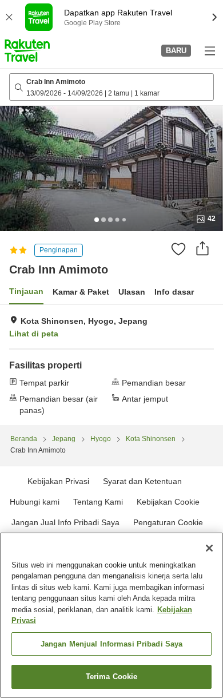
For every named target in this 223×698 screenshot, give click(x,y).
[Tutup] (209, 548)
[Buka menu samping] (209, 50)
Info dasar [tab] (174, 291)
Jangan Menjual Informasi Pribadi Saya (112, 644)
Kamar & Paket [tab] (81, 291)
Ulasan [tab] (131, 291)
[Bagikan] (202, 248)
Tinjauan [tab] (26, 291)
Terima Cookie (112, 676)
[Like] (178, 249)
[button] (27, 50)
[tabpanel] (111, 365)
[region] (111, 615)
